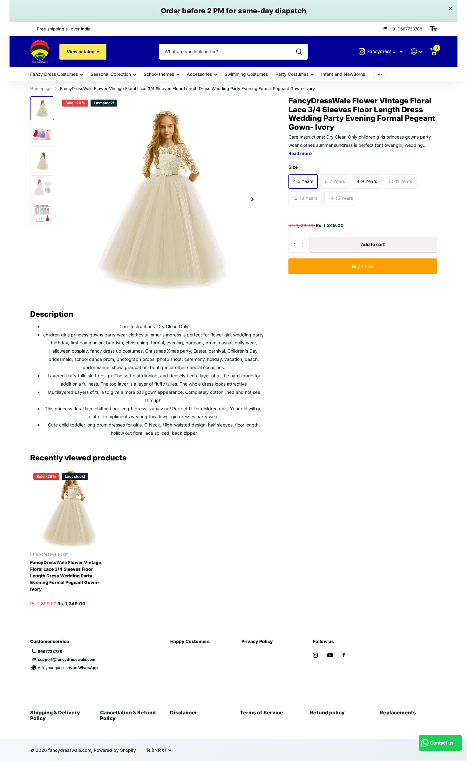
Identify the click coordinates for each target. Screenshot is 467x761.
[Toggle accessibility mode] (433, 29)
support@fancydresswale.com (66, 659)
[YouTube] (330, 656)
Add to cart (373, 244)
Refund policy (327, 712)
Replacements (398, 712)
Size (293, 167)
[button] (253, 199)
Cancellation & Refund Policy (128, 715)
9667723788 (50, 651)
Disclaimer (183, 712)
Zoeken (299, 52)
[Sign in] (416, 51)
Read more (300, 153)
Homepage (41, 88)
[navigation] (42, 108)
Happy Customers (190, 641)
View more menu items (380, 74)
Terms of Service (261, 712)
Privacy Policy (257, 641)
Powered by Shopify (115, 750)
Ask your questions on (68, 667)
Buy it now (363, 266)
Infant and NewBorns (343, 74)
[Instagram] (315, 655)
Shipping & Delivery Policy (55, 715)
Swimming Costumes (246, 74)
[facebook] (343, 655)
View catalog (81, 51)
